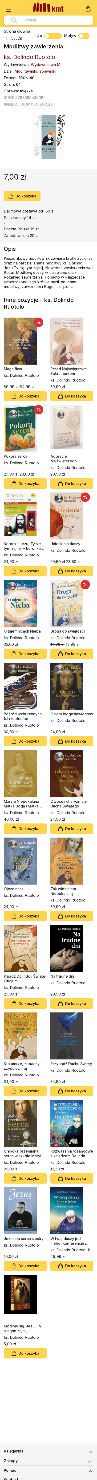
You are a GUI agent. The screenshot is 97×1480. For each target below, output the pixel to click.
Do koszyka (26, 196)
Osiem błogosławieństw (71, 714)
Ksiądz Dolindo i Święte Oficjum (24, 978)
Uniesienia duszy (65, 543)
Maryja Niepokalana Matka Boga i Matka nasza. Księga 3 (21, 803)
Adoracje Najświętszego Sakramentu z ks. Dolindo (65, 458)
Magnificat (13, 368)
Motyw (70, 35)
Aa (39, 36)
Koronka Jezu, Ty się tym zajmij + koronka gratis (22, 546)
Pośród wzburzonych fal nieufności (23, 716)
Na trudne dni (62, 976)
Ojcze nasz (14, 888)
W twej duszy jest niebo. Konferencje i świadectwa (68, 1241)
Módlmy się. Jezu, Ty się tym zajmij (22, 1328)
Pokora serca (15, 456)
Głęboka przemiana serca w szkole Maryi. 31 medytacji (23, 1153)
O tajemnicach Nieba (22, 631)
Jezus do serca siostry (24, 1238)
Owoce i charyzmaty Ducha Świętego (68, 803)
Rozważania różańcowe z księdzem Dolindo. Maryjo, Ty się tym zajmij (71, 1153)
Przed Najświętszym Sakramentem (68, 371)
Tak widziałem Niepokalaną (63, 891)
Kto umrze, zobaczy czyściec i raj (22, 1066)
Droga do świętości (67, 631)
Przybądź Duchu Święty (71, 1063)
